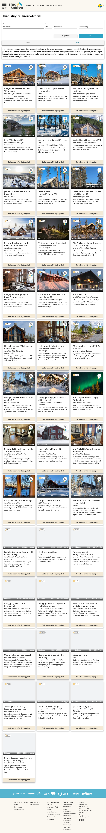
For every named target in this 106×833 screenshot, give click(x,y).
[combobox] (22, 26)
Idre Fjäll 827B (79, 295)
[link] (70, 806)
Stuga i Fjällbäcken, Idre (49, 501)
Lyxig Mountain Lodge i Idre (51, 346)
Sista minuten (19, 809)
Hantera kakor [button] (52, 817)
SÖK (90, 36)
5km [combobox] (46, 27)
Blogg (49, 809)
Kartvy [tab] (78, 43)
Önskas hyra (34, 804)
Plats (4, 24)
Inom (46, 24)
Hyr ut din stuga (54, 5)
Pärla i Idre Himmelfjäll (49, 707)
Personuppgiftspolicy (54, 814)
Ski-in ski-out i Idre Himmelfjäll (87, 140)
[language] (101, 5)
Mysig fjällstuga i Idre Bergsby (18, 655)
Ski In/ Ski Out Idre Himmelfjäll (18, 501)
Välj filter (66, 36)
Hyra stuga (38, 5)
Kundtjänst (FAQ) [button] (52, 807)
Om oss (49, 804)
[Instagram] (83, 820)
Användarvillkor (52, 812)
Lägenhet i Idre (80, 655)
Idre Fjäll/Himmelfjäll (14, 140)
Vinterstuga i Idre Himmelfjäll (52, 243)
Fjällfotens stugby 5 (82, 707)
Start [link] (28, 5)
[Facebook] (80, 820)
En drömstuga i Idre (47, 552)
